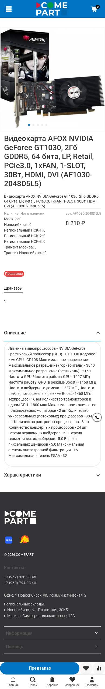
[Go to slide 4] (42, 125)
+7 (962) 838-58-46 (20, 577)
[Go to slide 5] (47, 125)
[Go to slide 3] (38, 125)
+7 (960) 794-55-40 (20, 583)
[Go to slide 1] (29, 125)
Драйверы (13, 288)
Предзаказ (40, 668)
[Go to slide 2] (34, 125)
